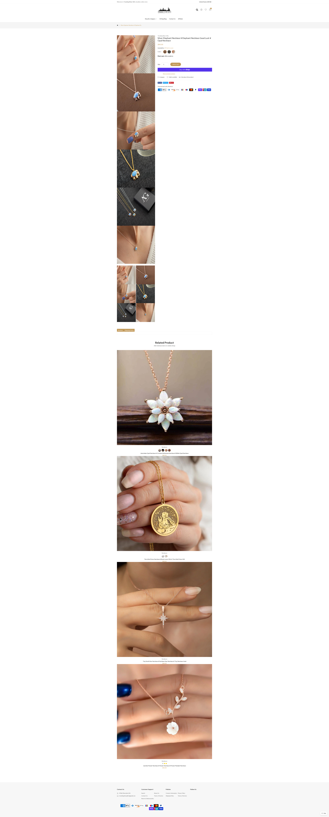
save (172, 82)
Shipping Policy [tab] (129, 330)
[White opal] (159, 450)
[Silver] (173, 51)
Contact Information (171, 793)
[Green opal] (169, 450)
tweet (166, 82)
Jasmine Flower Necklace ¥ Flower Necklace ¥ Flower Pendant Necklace (164, 766)
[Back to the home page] (117, 25)
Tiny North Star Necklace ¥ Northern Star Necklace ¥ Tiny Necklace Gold (164, 661)
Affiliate (180, 19)
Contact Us (172, 19)
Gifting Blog (163, 19)
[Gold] (169, 51)
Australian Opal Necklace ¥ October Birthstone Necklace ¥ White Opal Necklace (164, 453)
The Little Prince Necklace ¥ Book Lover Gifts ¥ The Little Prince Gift (164, 559)
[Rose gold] (166, 556)
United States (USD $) (205, 2)
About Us (156, 793)
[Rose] (165, 51)
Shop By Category (150, 19)
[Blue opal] (163, 450)
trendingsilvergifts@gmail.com (127, 796)
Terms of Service (158, 796)
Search (143, 793)
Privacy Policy (181, 793)
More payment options (169, 73)
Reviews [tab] (120, 330)
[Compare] (161, 77)
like (160, 82)
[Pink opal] (166, 450)
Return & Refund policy (147, 798)
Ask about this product (187, 77)
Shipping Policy (170, 796)
